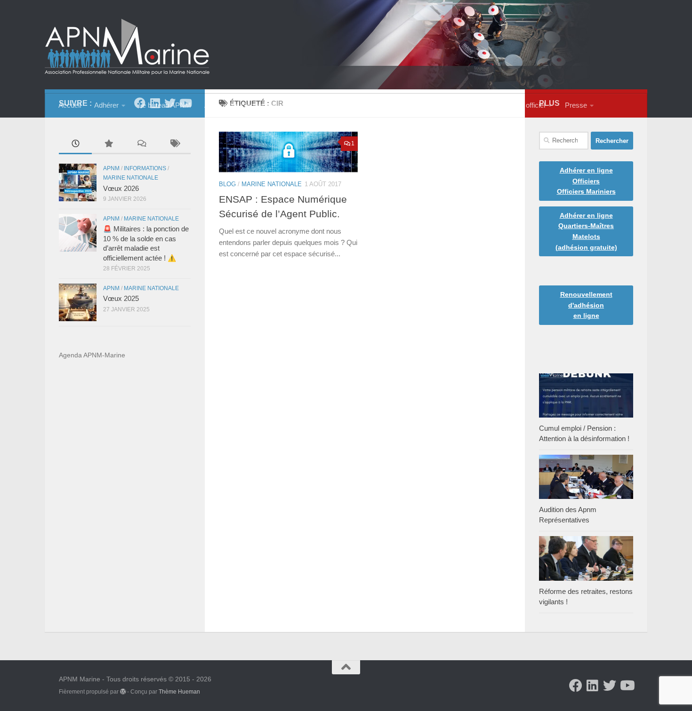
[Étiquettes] (174, 144)
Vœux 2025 (121, 298)
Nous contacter (462, 105)
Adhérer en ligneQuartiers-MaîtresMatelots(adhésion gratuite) (586, 231)
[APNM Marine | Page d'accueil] (127, 47)
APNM (111, 168)
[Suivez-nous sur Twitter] (609, 685)
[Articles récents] (75, 144)
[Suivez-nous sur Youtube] (626, 685)
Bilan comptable (313, 105)
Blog (227, 184)
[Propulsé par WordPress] (123, 692)
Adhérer (106, 105)
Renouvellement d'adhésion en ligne (586, 305)
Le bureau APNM (164, 105)
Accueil (69, 105)
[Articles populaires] (108, 144)
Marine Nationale (271, 184)
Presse (576, 105)
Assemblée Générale (236, 105)
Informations (145, 168)
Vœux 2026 (121, 188)
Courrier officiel (522, 105)
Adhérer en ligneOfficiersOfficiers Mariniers (586, 180)
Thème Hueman (179, 691)
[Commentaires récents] (141, 144)
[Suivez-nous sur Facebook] (575, 685)
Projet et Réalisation (388, 105)
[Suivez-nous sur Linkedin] (592, 685)
